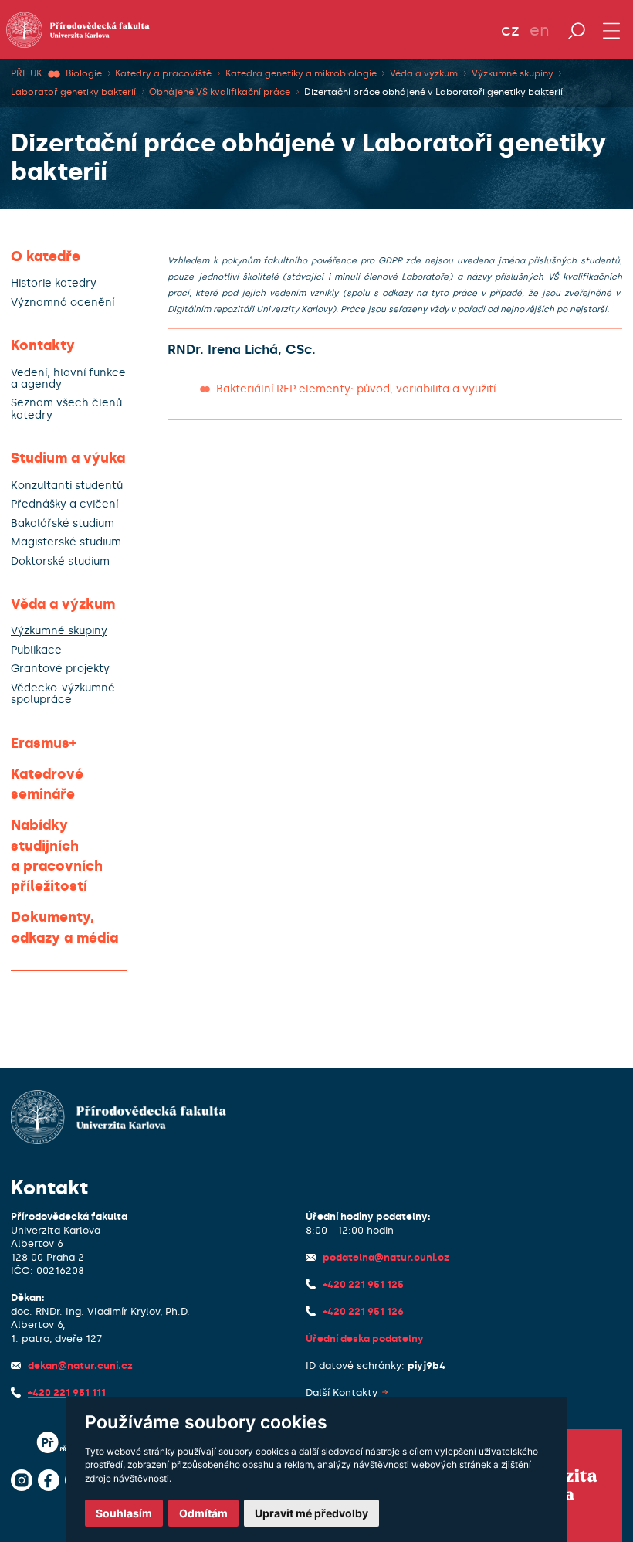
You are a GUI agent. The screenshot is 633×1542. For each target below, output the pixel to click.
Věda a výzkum (424, 73)
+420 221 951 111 (67, 1392)
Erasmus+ (43, 743)
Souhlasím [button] (124, 1513)
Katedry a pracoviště (163, 73)
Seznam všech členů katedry (66, 409)
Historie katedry (53, 283)
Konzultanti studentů (67, 485)
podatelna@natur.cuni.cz (386, 1257)
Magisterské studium (66, 542)
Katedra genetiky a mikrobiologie (301, 73)
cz (510, 30)
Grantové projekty (60, 668)
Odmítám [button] (203, 1513)
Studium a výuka (68, 458)
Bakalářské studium (62, 523)
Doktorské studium (60, 561)
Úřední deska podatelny (365, 1338)
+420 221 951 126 (363, 1311)
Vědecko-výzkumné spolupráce (63, 694)
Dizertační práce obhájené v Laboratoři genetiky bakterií (433, 92)
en (540, 30)
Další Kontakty (341, 1392)
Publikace (36, 650)
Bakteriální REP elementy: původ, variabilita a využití (356, 389)
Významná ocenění (62, 302)
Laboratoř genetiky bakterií (73, 92)
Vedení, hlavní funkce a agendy (68, 379)
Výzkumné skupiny (512, 73)
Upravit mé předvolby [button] (311, 1513)
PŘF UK (26, 73)
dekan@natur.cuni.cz (80, 1365)
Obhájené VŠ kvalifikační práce (219, 92)
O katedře (45, 256)
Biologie (84, 73)
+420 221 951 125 (363, 1284)
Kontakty (43, 345)
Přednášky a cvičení (64, 504)
